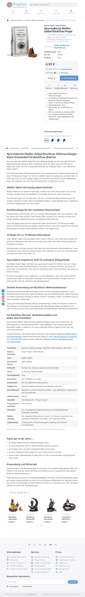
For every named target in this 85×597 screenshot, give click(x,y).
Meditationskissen (50, 339)
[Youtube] (50, 544)
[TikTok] (45, 544)
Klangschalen (15, 342)
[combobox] (53, 4)
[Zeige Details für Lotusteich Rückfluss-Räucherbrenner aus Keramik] (69, 505)
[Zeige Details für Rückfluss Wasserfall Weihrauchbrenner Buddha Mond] (33, 505)
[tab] (15, 148)
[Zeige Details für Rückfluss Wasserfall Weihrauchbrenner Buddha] (15, 505)
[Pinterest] (56, 544)
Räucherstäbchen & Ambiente (65, 336)
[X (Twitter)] (34, 544)
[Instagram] (40, 544)
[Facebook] (29, 544)
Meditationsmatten (65, 339)
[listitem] (24, 41)
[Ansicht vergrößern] (24, 41)
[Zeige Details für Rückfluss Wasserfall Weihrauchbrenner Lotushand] (51, 505)
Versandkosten (67, 69)
